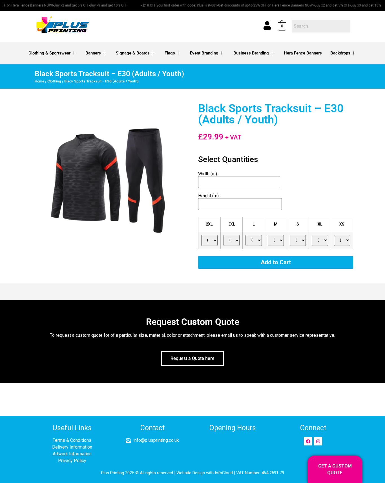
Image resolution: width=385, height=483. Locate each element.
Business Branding (251, 53)
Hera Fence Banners (303, 53)
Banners (93, 53)
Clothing (54, 81)
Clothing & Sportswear (49, 53)
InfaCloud (224, 472)
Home (39, 81)
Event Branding (204, 53)
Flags (170, 53)
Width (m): (208, 173)
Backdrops (340, 53)
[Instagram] (318, 441)
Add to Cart (276, 262)
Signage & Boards (133, 53)
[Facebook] (308, 441)
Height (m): (209, 195)
